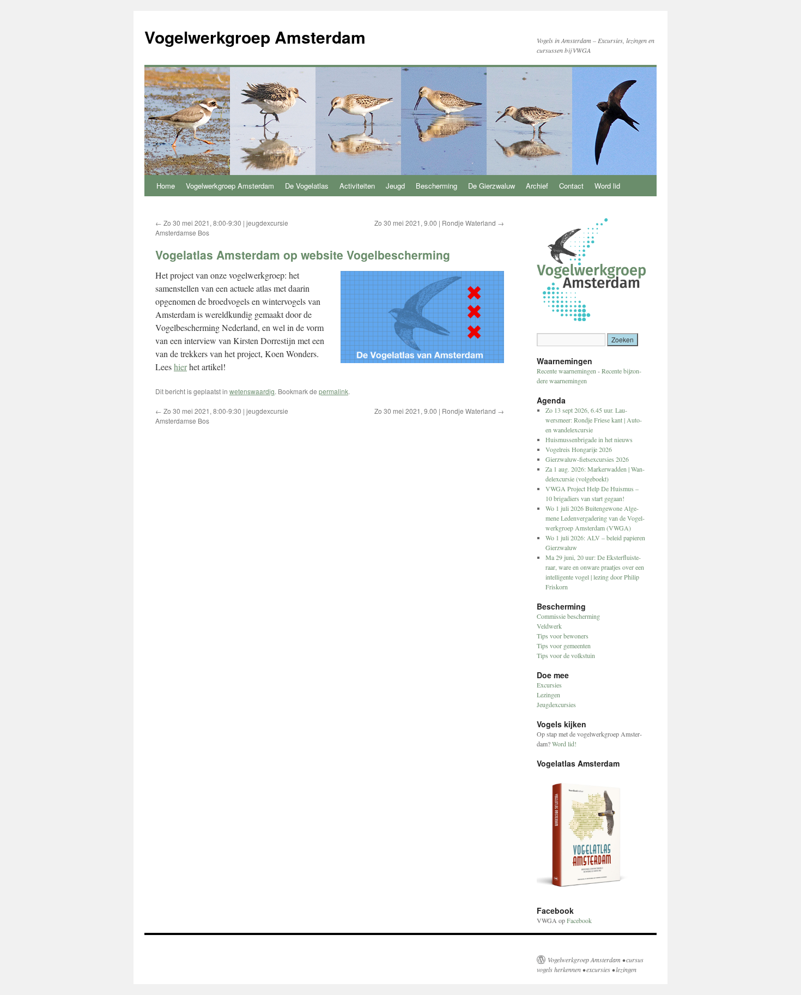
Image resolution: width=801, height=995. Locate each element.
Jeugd (395, 185)
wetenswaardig (252, 391)
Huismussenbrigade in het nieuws (589, 439)
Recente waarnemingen (566, 370)
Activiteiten (357, 185)
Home (165, 185)
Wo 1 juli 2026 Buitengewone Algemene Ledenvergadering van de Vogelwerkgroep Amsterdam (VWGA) (595, 518)
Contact (571, 185)
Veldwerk (549, 626)
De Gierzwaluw (491, 185)
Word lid (607, 185)
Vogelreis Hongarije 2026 (578, 449)
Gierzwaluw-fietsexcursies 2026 (587, 459)
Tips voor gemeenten (564, 645)
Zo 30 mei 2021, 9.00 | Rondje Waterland (439, 222)
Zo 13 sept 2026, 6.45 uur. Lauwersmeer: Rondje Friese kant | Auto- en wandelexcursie (593, 420)
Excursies (549, 684)
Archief (537, 185)
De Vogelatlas (307, 185)
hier (180, 366)
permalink (333, 391)
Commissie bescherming (568, 616)
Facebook (579, 920)
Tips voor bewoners (562, 635)
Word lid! (564, 743)
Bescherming (436, 185)
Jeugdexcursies (556, 704)
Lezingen (548, 694)
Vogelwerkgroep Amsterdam (255, 37)
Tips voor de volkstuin (566, 655)
